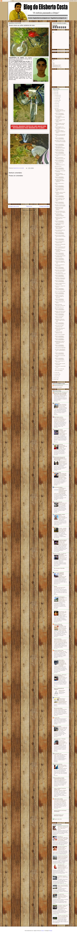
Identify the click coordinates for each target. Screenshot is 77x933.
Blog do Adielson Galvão (59, 777)
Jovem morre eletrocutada (60, 291)
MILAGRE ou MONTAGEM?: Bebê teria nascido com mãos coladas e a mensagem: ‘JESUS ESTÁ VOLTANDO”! (63, 838)
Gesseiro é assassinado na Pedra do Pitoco (60, 284)
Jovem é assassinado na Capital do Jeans (59, 242)
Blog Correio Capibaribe (59, 572)
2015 (55, 93)
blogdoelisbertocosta (58, 385)
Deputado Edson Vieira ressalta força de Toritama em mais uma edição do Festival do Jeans (63, 557)
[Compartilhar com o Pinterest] (33, 168)
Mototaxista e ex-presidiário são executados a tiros (60, 271)
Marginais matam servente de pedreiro (60, 364)
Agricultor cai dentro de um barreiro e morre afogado (60, 205)
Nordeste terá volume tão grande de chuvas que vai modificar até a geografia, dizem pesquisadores (63, 857)
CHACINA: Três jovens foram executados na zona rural (59, 296)
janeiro (56, 375)
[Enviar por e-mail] (28, 168)
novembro (57, 96)
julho (56, 103)
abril (56, 108)
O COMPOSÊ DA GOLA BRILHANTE (59, 224)
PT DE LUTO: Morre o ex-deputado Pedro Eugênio (60, 212)
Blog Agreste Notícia (58, 487)
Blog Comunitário (57, 726)
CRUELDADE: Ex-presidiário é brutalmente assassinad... (60, 250)
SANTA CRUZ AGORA (58, 798)
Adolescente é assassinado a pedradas (60, 171)
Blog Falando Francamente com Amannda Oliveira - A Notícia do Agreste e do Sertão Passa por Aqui (60, 458)
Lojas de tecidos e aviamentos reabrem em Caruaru (63, 677)
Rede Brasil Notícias (58, 764)
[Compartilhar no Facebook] (32, 168)
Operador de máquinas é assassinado (59, 265)
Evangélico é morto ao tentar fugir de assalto (59, 150)
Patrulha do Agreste (58, 502)
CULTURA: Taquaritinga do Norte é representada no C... (60, 350)
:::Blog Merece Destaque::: (59, 596)
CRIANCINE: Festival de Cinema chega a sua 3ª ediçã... (60, 320)
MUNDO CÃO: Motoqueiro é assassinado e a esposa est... (60, 329)
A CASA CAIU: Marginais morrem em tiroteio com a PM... (60, 262)
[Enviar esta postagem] (26, 168)
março (56, 372)
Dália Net (56, 527)
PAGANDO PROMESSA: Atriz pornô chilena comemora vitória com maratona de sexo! (62, 848)
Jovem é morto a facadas (60, 334)
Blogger (51, 930)
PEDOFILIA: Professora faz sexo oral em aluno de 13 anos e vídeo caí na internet (63, 828)
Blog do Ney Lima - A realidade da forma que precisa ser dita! (60, 393)
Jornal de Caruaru (57, 638)
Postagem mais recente (14, 206)
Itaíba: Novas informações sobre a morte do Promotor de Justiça (63, 886)
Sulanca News (57, 697)
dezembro (57, 95)
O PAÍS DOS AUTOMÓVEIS (60, 347)
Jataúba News (57, 403)
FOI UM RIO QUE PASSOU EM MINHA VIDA (60, 256)
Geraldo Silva (56, 717)
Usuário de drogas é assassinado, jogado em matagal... (60, 174)
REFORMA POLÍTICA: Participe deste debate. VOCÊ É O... (60, 180)
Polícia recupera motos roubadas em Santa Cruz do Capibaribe (63, 504)
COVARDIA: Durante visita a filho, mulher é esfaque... (60, 120)
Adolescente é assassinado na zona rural (60, 245)
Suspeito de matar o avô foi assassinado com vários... (60, 218)
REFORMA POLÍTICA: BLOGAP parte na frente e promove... (60, 110)
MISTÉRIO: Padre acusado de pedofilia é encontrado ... (60, 141)
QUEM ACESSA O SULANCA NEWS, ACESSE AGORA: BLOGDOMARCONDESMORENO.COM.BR (63, 700)
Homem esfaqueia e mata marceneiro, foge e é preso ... (60, 199)
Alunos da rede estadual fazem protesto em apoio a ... (60, 236)
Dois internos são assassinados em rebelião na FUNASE (59, 214)
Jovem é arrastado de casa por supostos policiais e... (60, 247)
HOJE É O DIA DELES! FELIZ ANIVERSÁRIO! (59, 114)
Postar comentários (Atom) (30, 210)
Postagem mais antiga (44, 206)
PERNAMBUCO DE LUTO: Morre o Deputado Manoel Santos (60, 227)
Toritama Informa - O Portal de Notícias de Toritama (60, 675)
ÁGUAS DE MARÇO (59, 370)
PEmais (55, 586)
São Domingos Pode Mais (59, 568)
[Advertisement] (60, 40)
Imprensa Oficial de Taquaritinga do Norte (58, 625)
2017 (55, 90)
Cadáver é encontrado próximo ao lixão (59, 317)
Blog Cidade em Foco (58, 417)
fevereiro (57, 374)
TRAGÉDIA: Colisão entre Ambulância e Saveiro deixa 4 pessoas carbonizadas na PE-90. (63, 907)
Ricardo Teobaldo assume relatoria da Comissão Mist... (60, 124)
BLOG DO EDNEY (57, 472)
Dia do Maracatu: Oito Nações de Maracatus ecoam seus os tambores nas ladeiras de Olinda (62, 613)
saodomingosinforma (58, 444)
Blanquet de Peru (58, 166)
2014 (55, 377)
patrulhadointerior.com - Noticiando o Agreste (59, 815)
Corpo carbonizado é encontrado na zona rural (60, 273)
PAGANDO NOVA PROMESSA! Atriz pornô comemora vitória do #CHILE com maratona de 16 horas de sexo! (63, 866)
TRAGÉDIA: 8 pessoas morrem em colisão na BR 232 (63, 877)
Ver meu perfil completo (57, 387)
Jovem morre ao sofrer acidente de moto (59, 326)
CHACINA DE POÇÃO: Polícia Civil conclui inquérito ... (59, 208)
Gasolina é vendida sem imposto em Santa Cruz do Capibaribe (63, 728)
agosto (56, 101)
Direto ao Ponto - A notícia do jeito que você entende (60, 554)
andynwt (42, 930)
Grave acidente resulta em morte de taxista (60, 231)
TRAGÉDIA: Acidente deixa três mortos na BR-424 (60, 279)
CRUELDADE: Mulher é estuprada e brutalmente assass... (60, 131)
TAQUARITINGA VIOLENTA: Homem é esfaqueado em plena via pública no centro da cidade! (62, 896)
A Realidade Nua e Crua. (59, 660)
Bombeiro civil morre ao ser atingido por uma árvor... (60, 312)
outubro (56, 98)
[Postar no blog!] (29, 168)
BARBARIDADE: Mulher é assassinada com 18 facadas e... (60, 342)
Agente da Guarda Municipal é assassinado (60, 305)
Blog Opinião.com (57, 753)
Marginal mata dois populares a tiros (58, 332)
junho (56, 105)
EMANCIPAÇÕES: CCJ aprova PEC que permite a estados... (60, 128)
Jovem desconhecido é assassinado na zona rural (59, 189)
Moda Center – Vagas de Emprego (60, 394)
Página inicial (29, 206)
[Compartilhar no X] (30, 168)
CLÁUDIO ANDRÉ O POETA (59, 514)
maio (56, 106)
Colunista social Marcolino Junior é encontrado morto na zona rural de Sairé (63, 916)
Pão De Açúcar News (58, 708)
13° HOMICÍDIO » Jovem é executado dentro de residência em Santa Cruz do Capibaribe (63, 742)
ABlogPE (56, 610)
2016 (55, 92)
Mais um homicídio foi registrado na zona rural (60, 158)
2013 (55, 379)
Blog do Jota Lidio (58, 819)
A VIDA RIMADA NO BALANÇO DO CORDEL (60, 147)
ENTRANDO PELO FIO (59, 307)
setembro (57, 100)
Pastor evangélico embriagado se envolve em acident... (60, 117)
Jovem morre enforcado (59, 368)
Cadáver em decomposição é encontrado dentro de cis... (60, 135)
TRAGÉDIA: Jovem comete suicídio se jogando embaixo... (60, 193)
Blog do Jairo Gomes (58, 429)
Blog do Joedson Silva (58, 650)
